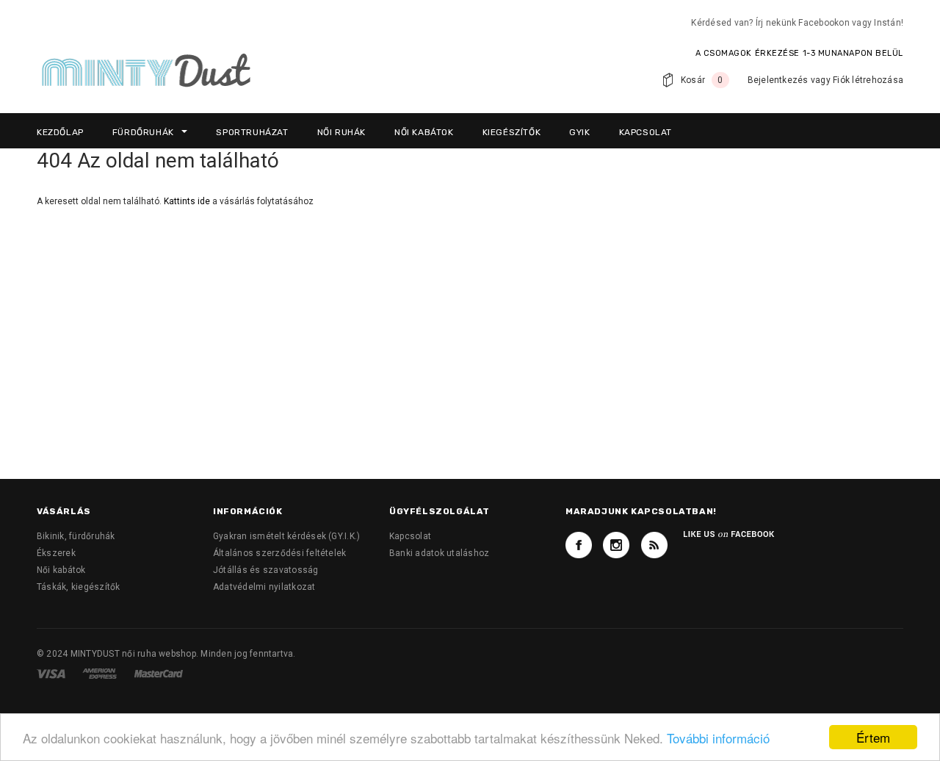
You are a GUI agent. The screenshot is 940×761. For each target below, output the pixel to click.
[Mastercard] (158, 673)
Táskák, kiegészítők (78, 587)
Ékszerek (56, 553)
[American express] (100, 673)
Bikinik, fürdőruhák (76, 536)
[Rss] (654, 545)
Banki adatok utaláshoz (439, 553)
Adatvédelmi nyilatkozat (264, 587)
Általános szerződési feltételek (279, 553)
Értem (873, 737)
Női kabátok (61, 570)
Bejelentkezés (778, 80)
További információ (718, 738)
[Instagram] (616, 545)
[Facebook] (578, 545)
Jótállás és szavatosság (266, 570)
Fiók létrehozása (868, 80)
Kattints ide (188, 201)
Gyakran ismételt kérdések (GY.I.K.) (286, 536)
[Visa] (52, 673)
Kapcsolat (410, 536)
